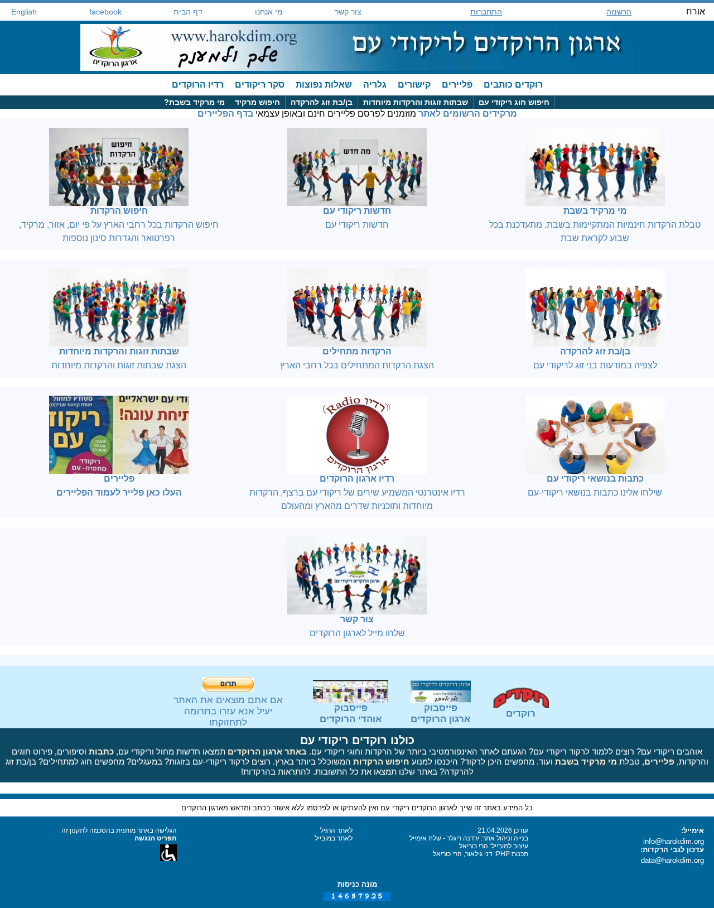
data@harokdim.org (672, 860)
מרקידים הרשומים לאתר (467, 113)
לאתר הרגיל (336, 830)
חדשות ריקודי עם (357, 210)
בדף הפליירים (225, 113)
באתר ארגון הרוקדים (267, 751)
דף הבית (187, 11)
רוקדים (521, 713)
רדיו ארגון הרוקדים (357, 478)
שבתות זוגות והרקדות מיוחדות (415, 102)
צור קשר (348, 11)
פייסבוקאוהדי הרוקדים (351, 713)
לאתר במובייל (334, 838)
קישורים (414, 84)
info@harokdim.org (673, 841)
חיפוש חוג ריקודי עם (514, 102)
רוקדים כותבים (513, 84)
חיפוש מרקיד (257, 102)
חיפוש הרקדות (119, 210)
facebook (105, 11)
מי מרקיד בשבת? (194, 102)
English (24, 11)
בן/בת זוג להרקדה (322, 102)
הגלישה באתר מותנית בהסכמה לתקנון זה (119, 830)
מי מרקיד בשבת (595, 210)
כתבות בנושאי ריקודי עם (595, 478)
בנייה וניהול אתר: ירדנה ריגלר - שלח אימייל (468, 838)
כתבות (101, 751)
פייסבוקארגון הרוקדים (441, 713)
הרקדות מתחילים (357, 351)
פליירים (457, 84)
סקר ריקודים (259, 84)
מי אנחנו (269, 11)
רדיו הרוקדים (198, 84)
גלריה (375, 84)
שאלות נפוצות (324, 84)
